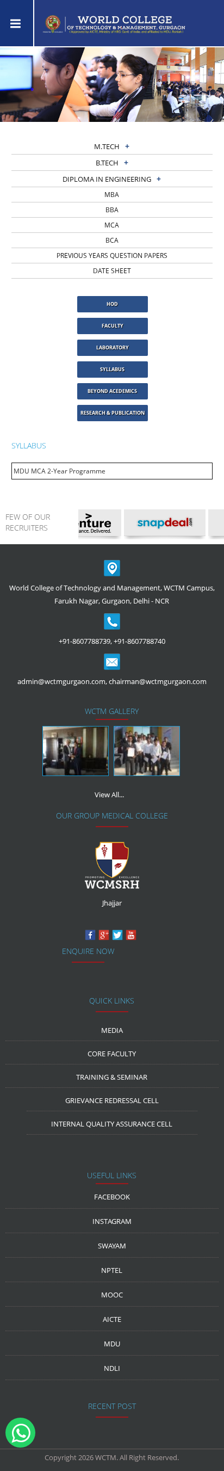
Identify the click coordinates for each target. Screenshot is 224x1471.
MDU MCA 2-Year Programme (59, 471)
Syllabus (112, 369)
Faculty (112, 325)
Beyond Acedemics (112, 391)
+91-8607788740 (139, 641)
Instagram (112, 1221)
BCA (112, 240)
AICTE (112, 1319)
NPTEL (111, 1270)
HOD (112, 303)
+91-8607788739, (85, 641)
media (112, 1030)
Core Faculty (112, 1053)
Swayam (112, 1246)
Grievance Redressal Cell (112, 1100)
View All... (109, 794)
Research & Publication (112, 412)
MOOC (112, 1295)
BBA (112, 209)
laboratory (112, 347)
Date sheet (112, 270)
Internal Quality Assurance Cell (111, 1124)
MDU (112, 1344)
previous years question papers (112, 255)
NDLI (112, 1368)
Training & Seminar (111, 1077)
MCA (111, 225)
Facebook (112, 1197)
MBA (111, 194)
